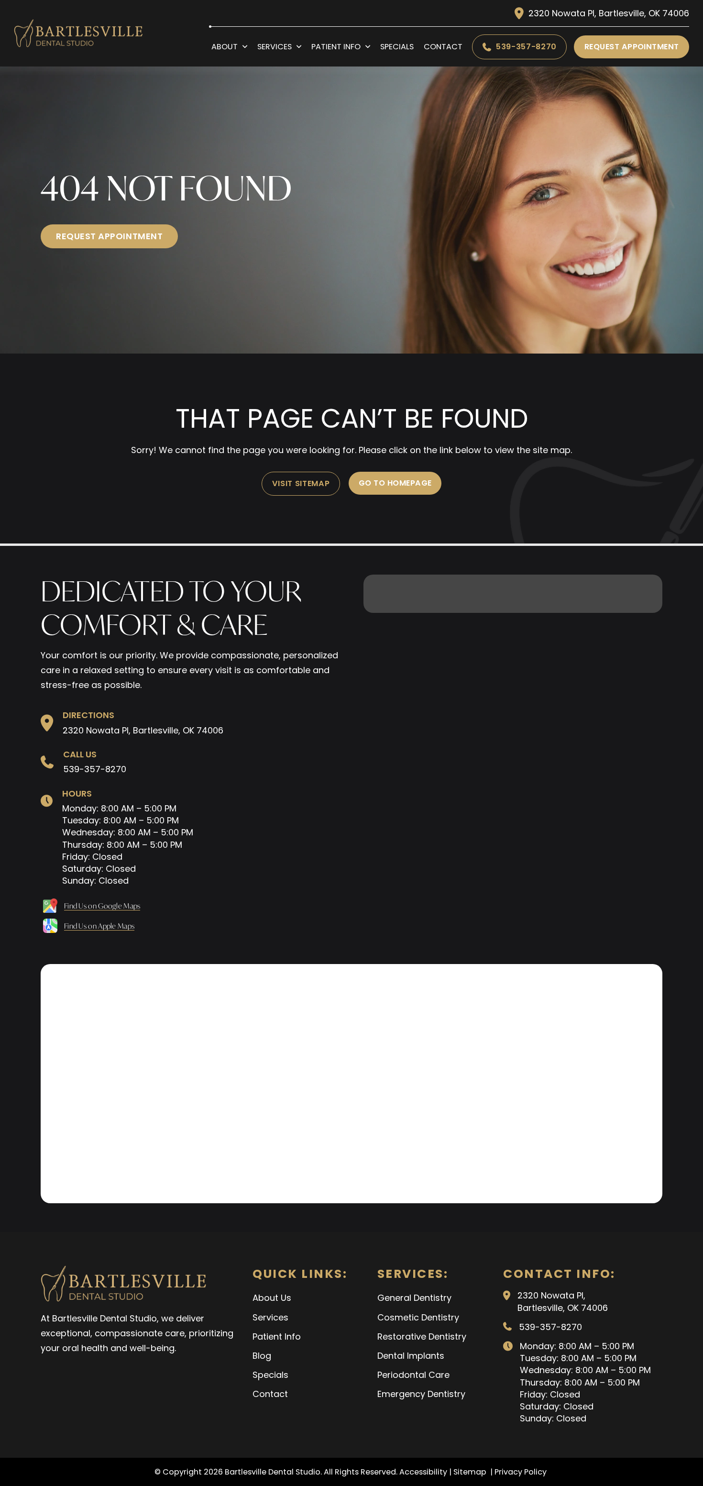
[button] (50, 905)
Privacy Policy (521, 1471)
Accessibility (423, 1471)
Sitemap (470, 1471)
